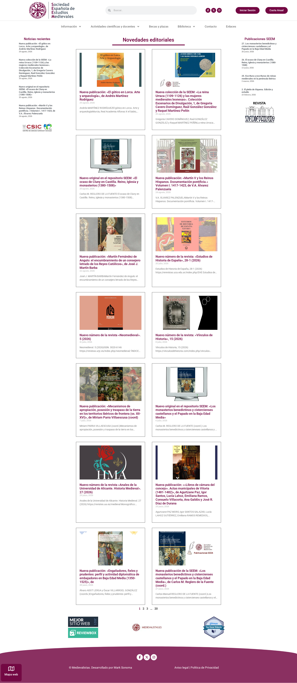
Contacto (211, 26)
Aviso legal (181, 667)
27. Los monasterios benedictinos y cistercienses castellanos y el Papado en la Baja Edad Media (259, 46)
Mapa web (11, 674)
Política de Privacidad (205, 667)
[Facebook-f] (208, 10)
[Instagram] (219, 10)
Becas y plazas (158, 26)
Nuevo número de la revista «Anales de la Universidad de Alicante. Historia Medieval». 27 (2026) (110, 488)
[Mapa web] (11, 669)
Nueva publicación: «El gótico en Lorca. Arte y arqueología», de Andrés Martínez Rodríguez (34, 46)
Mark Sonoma (123, 667)
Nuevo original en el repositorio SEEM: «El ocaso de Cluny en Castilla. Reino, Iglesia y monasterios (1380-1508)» (37, 90)
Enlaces (231, 26)
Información (69, 26)
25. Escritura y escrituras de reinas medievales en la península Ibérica (259, 77)
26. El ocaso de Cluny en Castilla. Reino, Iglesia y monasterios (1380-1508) (259, 62)
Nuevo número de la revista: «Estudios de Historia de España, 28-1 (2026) (184, 258)
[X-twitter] (213, 10)
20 (156, 608)
